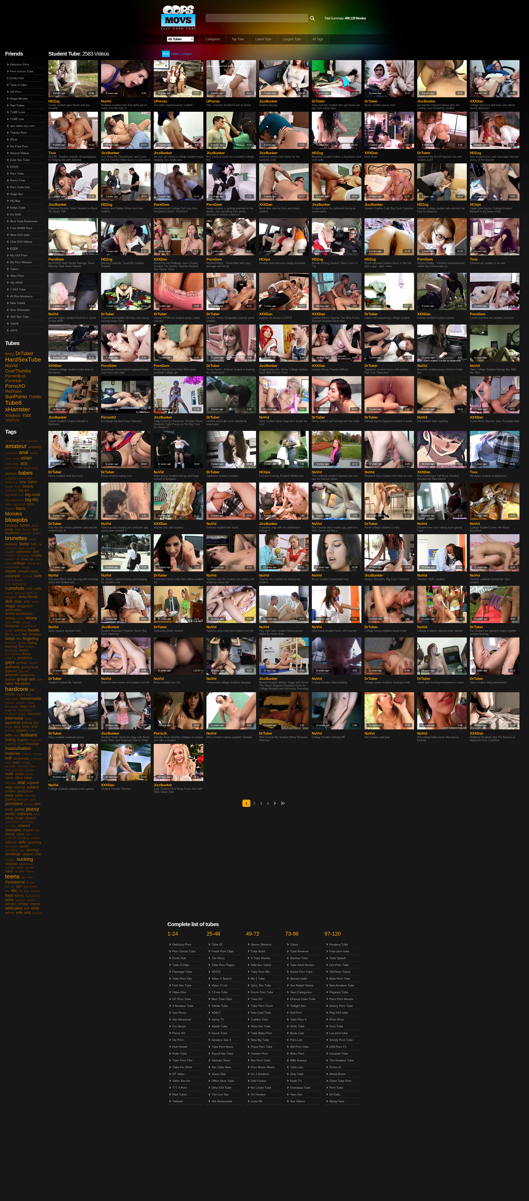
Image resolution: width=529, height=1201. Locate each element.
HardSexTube (23, 359)
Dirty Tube (297, 1074)
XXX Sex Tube (19, 316)
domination (13, 610)
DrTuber (24, 353)
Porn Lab (296, 1040)
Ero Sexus (179, 1026)
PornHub (13, 380)
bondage (11, 525)
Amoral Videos (19, 153)
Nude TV (296, 1080)
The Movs (218, 958)
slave (20, 834)
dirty (27, 601)
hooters (21, 702)
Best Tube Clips (222, 999)
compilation (12, 567)
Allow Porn (17, 275)
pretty (9, 809)
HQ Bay (15, 200)
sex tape (10, 826)
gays (10, 662)
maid (21, 744)
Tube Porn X (298, 1019)
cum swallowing (15, 583)
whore (9, 912)
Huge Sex (16, 194)
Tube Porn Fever (262, 1005)
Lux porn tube (338, 1033)
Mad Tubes (179, 1094)
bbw (22, 482)
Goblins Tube (259, 1019)
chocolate (23, 555)
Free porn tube (339, 951)
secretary (27, 821)
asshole (11, 473)
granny (10, 679)
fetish (10, 638)
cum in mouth (14, 580)
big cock (32, 494)
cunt (29, 588)
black (20, 508)
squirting (32, 850)
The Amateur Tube (341, 1060)
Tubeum (177, 1101)
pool (32, 799)
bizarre (9, 508)
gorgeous (27, 675)
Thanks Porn (18, 132)
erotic (17, 622)
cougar (26, 567)
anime (34, 453)
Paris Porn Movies (341, 999)
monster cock (26, 766)
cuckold (27, 576)
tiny (7, 891)
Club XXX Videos (21, 241)
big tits (31, 499)
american (11, 453)
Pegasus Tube (338, 992)
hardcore (16, 689)
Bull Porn (296, 1012)
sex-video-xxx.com (22, 125)
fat (7, 634)
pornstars (14, 803)
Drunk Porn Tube (262, 992)
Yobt (26, 415)
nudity (19, 774)
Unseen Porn (259, 1053)
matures (12, 753)
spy (22, 850)
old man (10, 783)
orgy (8, 787)
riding (9, 818)
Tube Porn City (182, 978)
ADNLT (216, 1012)
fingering (30, 638)
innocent (34, 714)
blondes (13, 513)
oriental (19, 787)
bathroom (11, 482)
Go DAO (15, 214)
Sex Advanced (181, 1019)
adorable (32, 441)
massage (32, 744)
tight (19, 886)
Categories (212, 39)
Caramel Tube (338, 1053)
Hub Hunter (179, 1046)
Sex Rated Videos (301, 985)
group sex (26, 679)
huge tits (10, 710)
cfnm (35, 551)
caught (9, 551)
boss (18, 529)
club (37, 559)
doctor (35, 601)
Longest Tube (292, 39)
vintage (23, 904)
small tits (11, 838)
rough (19, 818)
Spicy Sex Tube (261, 985)
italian (28, 718)
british (37, 533)
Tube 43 (217, 944)
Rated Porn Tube (301, 971)
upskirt (31, 900)
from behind (13, 654)
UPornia (160, 101)
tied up (9, 886)
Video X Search (222, 978)
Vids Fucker (258, 1080)
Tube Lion (296, 1067)
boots (35, 525)
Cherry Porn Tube (341, 1005)
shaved (24, 826)
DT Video (178, 1074)
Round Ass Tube (222, 1053)
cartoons (11, 548)
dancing (19, 593)
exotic (9, 630)
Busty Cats (297, 1033)
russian (30, 818)
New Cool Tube (261, 1012)
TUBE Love (17, 112)
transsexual (32, 895)
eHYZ (14, 330)
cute (37, 588)
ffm (19, 639)
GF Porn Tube (181, 999)
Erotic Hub (17, 78)
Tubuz (294, 944)
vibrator (10, 904)
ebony (31, 618)
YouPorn (12, 420)
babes (25, 473)
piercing (30, 795)
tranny (19, 895)
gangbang (24, 657)
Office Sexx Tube (223, 1080)
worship (37, 912)
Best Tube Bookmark (23, 221)
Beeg (9, 354)
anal (23, 452)
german (21, 662)
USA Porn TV (338, 1046)
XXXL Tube (297, 1026)
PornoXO (15, 386)
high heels (12, 698)
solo (22, 842)
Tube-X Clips (18, 85)
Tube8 (14, 323)
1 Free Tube (220, 992)
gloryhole (12, 675)
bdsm (32, 482)
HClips (475, 205)
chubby (36, 555)
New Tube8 (17, 303)
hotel (30, 702)
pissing (10, 799)
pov (38, 804)
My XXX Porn (18, 255)
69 (23, 441)
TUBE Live (17, 119)
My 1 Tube (258, 978)
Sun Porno (179, 1012)
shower (28, 830)
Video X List (219, 985)
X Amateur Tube (182, 1005)
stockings (13, 854)
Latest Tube (263, 39)
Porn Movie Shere (262, 1067)
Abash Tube (219, 1026)
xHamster (17, 409)
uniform (20, 900)
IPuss (13, 139)
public (20, 809)
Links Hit (256, 1101)
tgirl (23, 877)
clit (17, 559)
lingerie (22, 740)
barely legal (24, 478)
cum (38, 575)
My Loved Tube (261, 1087)
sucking (25, 859)
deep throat (28, 597)
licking (10, 740)
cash (21, 548)
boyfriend (12, 533)
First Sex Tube (181, 985)
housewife (11, 706)
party (9, 795)
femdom (35, 634)
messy (37, 753)
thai (30, 877)
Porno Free (17, 180)
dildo (18, 601)
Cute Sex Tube (20, 160)
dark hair (32, 593)
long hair (35, 740)
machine (10, 744)
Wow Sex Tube (260, 1026)
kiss (34, 726)
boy (35, 529)
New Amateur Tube (341, 985)
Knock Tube (219, 1033)
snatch (35, 838)
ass (23, 463)
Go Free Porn (19, 146)
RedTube (13, 391)
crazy (34, 571)
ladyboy (22, 730)
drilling (10, 618)
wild (27, 913)
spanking (34, 842)
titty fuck (23, 891)
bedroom (11, 490)
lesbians (29, 734)
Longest (186, 53)
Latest (175, 53)
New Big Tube (260, 1040)
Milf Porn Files (299, 1046)
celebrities (23, 551)
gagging (10, 657)
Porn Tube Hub (20, 187)
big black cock (14, 495)
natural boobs (14, 770)
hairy (9, 683)
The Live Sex (220, 1094)
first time (10, 642)
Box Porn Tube (260, 1060)
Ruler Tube (179, 1053)
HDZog (54, 101)
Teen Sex (296, 1094)
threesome (15, 882)
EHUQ (14, 166)
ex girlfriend (28, 626)
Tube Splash (337, 958)
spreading (11, 850)
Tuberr (14, 269)
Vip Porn (177, 1040)
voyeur (35, 904)
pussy (32, 809)
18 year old (12, 441)
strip (38, 854)
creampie (12, 576)
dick (8, 601)
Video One (179, 992)
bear (18, 486)
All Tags (317, 39)
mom (16, 762)
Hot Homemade (222, 1101)
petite (19, 795)
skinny (10, 834)
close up (27, 559)
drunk (20, 618)
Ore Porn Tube (339, 965)
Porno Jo (335, 1067)
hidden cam (23, 694)
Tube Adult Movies (302, 965)
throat (30, 882)
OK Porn (15, 91)
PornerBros (15, 376)
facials (33, 630)
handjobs (22, 683)
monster (10, 766)
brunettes (16, 538)
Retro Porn (297, 1053)
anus (8, 458)
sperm (24, 846)
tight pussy (31, 886)
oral (21, 782)
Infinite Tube (220, 1005)
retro (37, 814)
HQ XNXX (16, 282)
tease (30, 871)
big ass (24, 490)
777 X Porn (179, 1087)
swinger (10, 867)
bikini (8, 504)
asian (26, 457)
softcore (11, 842)
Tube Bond (258, 951)
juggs (8, 726)
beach (9, 486)
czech (9, 593)
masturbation (18, 748)
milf (8, 758)
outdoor (33, 787)
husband (11, 714)
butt (33, 544)
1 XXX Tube (18, 289)
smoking (23, 838)
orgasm (32, 783)
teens (12, 876)
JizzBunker (268, 101)
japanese (12, 723)
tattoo (9, 871)
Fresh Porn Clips (223, 951)
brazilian (25, 533)
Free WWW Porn (21, 228)
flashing (11, 646)
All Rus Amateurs (21, 296)
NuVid (11, 365)
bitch (30, 504)
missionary (21, 758)
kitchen (9, 730)
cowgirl (23, 571)
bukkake (11, 544)
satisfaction (12, 821)
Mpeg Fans (336, 1101)
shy (37, 830)
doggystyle (25, 606)
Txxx (52, 153)
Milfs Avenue (298, 1060)
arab (16, 458)
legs (16, 735)
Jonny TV (218, 1019)
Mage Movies (19, 98)
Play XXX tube (338, 1012)
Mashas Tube (299, 958)
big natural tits (14, 500)
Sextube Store (221, 1060)
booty (9, 529)
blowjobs (16, 520)
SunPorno (16, 396)
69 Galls (334, 1094)
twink (9, 900)
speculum (11, 846)
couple (10, 571)
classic (9, 559)
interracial (14, 718)
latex (32, 730)
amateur (16, 446)
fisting (32, 642)
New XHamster (20, 310)
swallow (11, 864)
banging (10, 478)
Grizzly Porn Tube (341, 1040)
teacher (20, 871)
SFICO (216, 971)
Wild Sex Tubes (261, 965)
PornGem (161, 205)
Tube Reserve (299, 951)
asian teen (12, 463)
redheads (24, 814)
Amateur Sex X (221, 1040)
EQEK (14, 248)
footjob (29, 646)
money (25, 762)
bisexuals (19, 504)
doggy (10, 606)
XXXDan (476, 101)
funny (27, 654)
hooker (9, 702)
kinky (26, 726)
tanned (29, 867)
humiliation (25, 710)
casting (30, 548)
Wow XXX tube (20, 235)
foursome (11, 650)
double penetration (19, 613)
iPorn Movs (336, 1019)
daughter (11, 597)
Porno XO (178, 1033)
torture (35, 891)
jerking (27, 722)
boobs (25, 525)
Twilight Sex (298, 1005)
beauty (28, 486)
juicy (17, 726)
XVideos (12, 415)
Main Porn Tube (339, 978)
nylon (9, 778)
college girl (34, 563)
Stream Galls (298, 978)
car (40, 544)
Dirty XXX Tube (221, 1087)
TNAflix (35, 397)
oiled (28, 778)
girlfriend (12, 667)
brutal (32, 539)
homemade (30, 698)
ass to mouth (13, 468)
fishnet (22, 642)
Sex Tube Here (221, 1067)
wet (26, 908)
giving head (29, 667)
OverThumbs (18, 370)
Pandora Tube (338, 944)
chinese (10, 555)
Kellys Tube (17, 207)
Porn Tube (17, 173)
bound (27, 529)
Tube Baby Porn (261, 1033)
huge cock (27, 706)
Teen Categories (301, 992)
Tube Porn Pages (223, 965)
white (35, 908)
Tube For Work (182, 1067)
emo (8, 622)
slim (28, 834)
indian (22, 714)
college (19, 563)
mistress (36, 758)
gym (39, 679)
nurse (29, 774)
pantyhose (25, 791)
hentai (9, 694)
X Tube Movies (260, 958)
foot (21, 646)
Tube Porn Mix (260, 971)
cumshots (14, 588)
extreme (20, 630)
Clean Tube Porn (340, 1080)
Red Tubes (17, 105)
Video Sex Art (181, 1080)
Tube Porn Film (182, 1060)
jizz (35, 722)
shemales (13, 830)
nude (9, 774)
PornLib (160, 733)
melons (26, 753)
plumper (22, 799)
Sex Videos (297, 1101)
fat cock (15, 634)
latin (8, 735)
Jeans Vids (219, 1074)
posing (28, 804)
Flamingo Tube (182, 971)
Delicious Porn (19, 64)
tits (14, 890)
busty (24, 543)
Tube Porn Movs (222, 1046)
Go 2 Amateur (260, 1074)
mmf (8, 762)
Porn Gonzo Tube (21, 71)
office (19, 778)
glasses (24, 671)
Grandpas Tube (300, 1087)
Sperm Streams (261, 944)
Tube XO (256, 999)
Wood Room (337, 1074)
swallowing (26, 864)
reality (10, 814)
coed (8, 563)
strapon (27, 854)
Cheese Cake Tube (302, 999)
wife (19, 913)
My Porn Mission (21, 262)
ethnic (26, 622)
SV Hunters (258, 1094)
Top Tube (238, 39)
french (23, 650)
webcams (14, 908)
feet (24, 634)
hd (32, 690)
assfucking (31, 468)
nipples (29, 770)
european (12, 626)
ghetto (33, 662)
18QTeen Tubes (339, 971)
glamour (11, 671)
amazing (34, 447)
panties (10, 791)
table (20, 867)
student (10, 859)
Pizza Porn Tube (261, 1046)
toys (9, 895)
